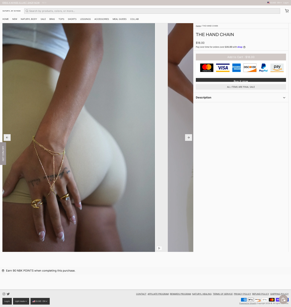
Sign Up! (166, 157)
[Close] (185, 132)
